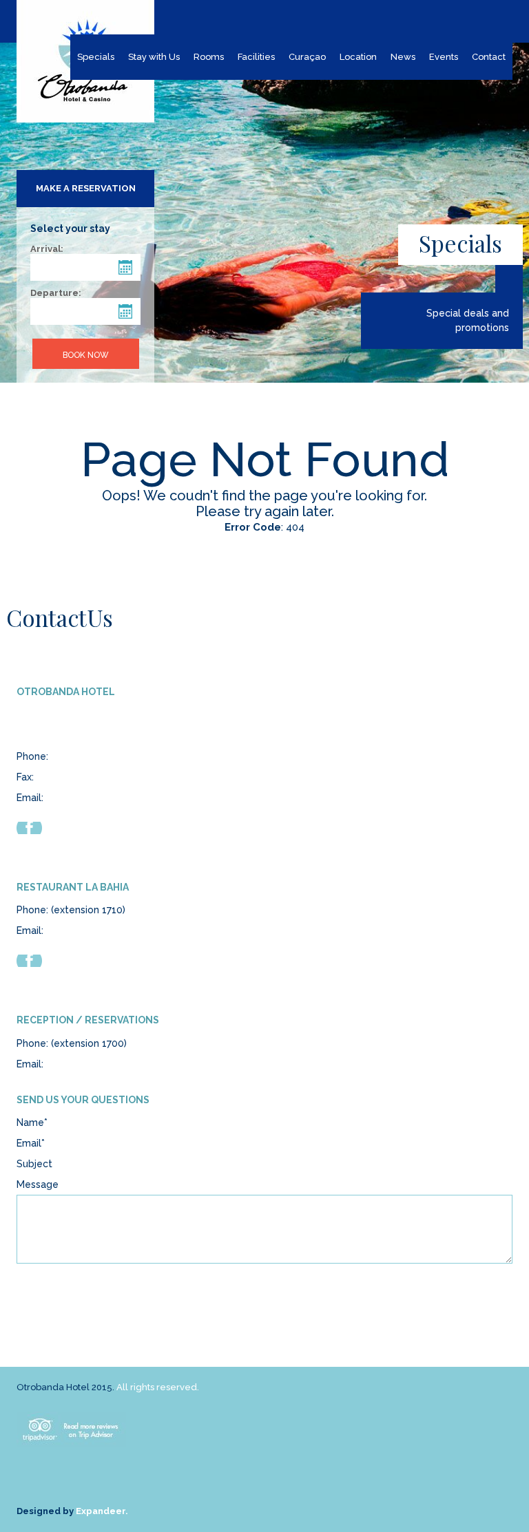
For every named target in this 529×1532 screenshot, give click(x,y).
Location (358, 57)
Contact (489, 57)
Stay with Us (154, 57)
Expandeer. (102, 1511)
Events (443, 57)
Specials (95, 57)
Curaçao (307, 57)
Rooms (209, 57)
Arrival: (46, 249)
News (403, 57)
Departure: (55, 293)
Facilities (256, 57)
